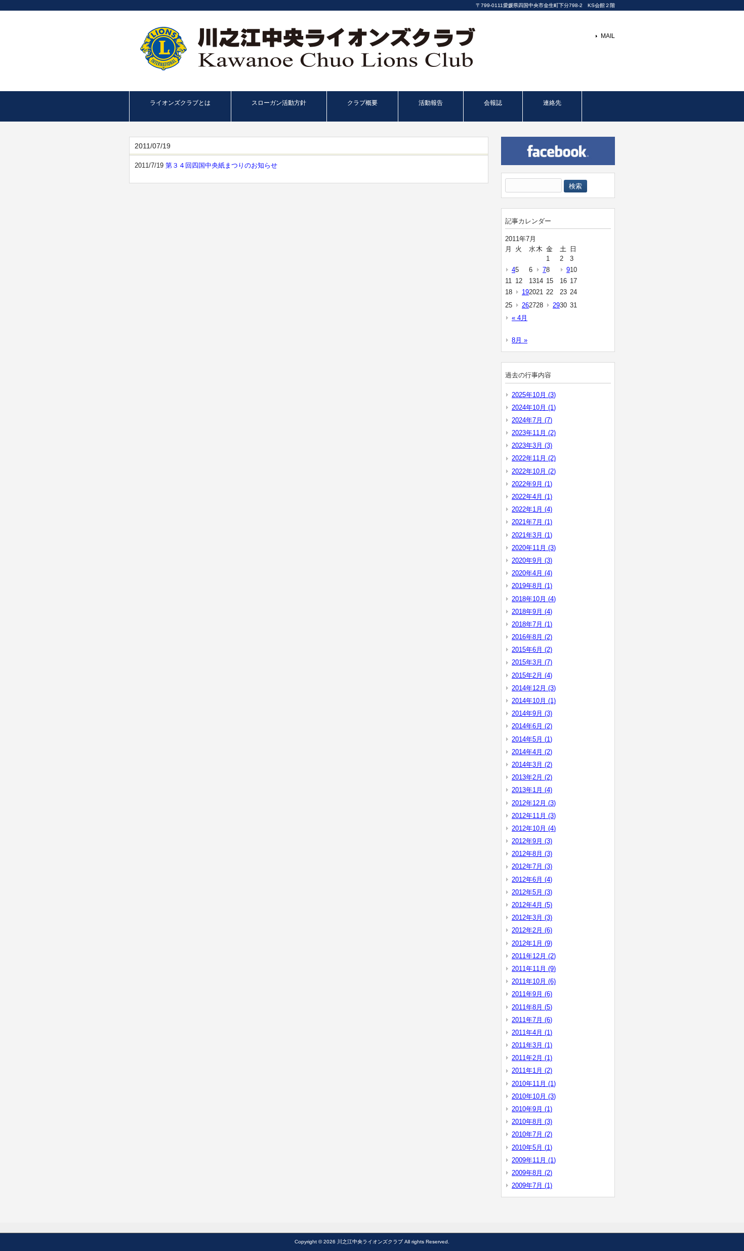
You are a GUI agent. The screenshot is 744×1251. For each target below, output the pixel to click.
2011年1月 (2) (532, 1070)
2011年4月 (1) (532, 1032)
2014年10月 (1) (534, 701)
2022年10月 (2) (534, 471)
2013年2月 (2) (532, 777)
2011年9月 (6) (532, 994)
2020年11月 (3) (534, 548)
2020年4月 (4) (532, 573)
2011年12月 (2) (534, 956)
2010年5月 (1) (532, 1147)
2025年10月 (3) (534, 395)
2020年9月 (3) (532, 560)
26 (525, 305)
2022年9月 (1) (532, 484)
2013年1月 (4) (532, 790)
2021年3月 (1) (532, 535)
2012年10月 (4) (534, 828)
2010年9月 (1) (532, 1109)
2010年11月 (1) (534, 1083)
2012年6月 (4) (532, 879)
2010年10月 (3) (534, 1096)
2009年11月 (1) (534, 1160)
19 (525, 292)
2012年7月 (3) (532, 866)
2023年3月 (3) (532, 445)
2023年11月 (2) (534, 433)
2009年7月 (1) (532, 1185)
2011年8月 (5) (532, 1007)
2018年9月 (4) (532, 611)
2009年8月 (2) (532, 1173)
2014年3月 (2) (532, 764)
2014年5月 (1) (532, 739)
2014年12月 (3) (534, 688)
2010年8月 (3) (532, 1121)
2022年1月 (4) (532, 509)
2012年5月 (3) (532, 892)
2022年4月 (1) (532, 496)
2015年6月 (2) (532, 649)
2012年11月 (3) (534, 815)
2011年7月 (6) (532, 1020)
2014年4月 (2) (532, 752)
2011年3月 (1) (532, 1045)
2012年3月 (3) (532, 917)
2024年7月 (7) (532, 420)
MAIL (608, 36)
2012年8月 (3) (532, 853)
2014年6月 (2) (532, 726)
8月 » (519, 340)
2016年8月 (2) (532, 637)
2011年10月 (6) (534, 981)
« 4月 (519, 318)
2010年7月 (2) (532, 1134)
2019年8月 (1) (532, 586)
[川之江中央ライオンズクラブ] (304, 67)
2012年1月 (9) (532, 943)
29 (556, 305)
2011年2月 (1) (532, 1058)
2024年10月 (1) (534, 407)
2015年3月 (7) (532, 662)
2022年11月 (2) (534, 458)
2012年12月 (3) (534, 803)
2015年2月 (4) (532, 675)
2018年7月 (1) (532, 624)
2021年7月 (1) (532, 522)
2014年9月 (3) (532, 713)
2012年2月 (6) (532, 930)
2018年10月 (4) (534, 599)
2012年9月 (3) (532, 841)
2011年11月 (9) (534, 968)
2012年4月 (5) (532, 905)
